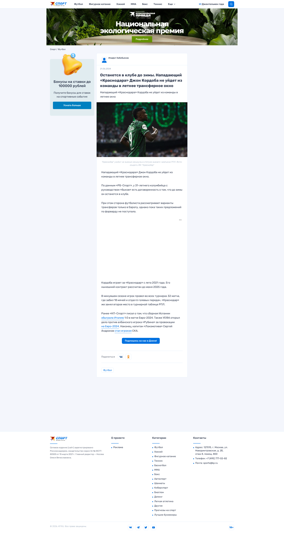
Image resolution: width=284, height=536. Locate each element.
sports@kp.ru (210, 463)
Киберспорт (161, 487)
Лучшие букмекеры (165, 514)
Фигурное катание (99, 4)
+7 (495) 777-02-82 (216, 458)
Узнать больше (72, 105)
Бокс (145, 4)
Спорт (53, 49)
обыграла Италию (112, 317)
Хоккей (120, 4)
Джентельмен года (213, 4)
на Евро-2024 (110, 326)
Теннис (158, 4)
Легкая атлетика (163, 501)
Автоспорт (160, 478)
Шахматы (159, 483)
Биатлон (159, 492)
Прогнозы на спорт (165, 510)
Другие (158, 505)
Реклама (118, 447)
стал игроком (123, 330)
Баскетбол (160, 465)
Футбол (78, 4)
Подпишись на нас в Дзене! (141, 340)
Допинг (158, 496)
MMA (133, 4)
